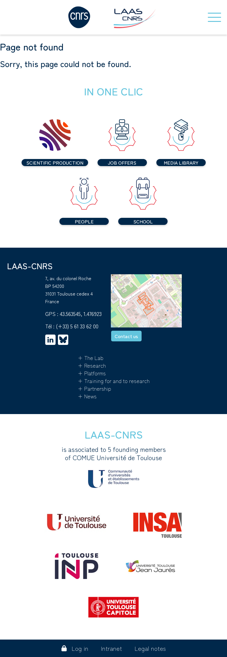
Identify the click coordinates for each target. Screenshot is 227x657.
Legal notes (150, 648)
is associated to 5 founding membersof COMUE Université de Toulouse (113, 453)
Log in (80, 648)
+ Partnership (94, 388)
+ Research (92, 365)
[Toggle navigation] (214, 17)
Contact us (126, 336)
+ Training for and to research (114, 381)
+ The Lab (90, 357)
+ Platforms (92, 373)
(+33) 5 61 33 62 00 (77, 326)
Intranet (111, 648)
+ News (87, 396)
